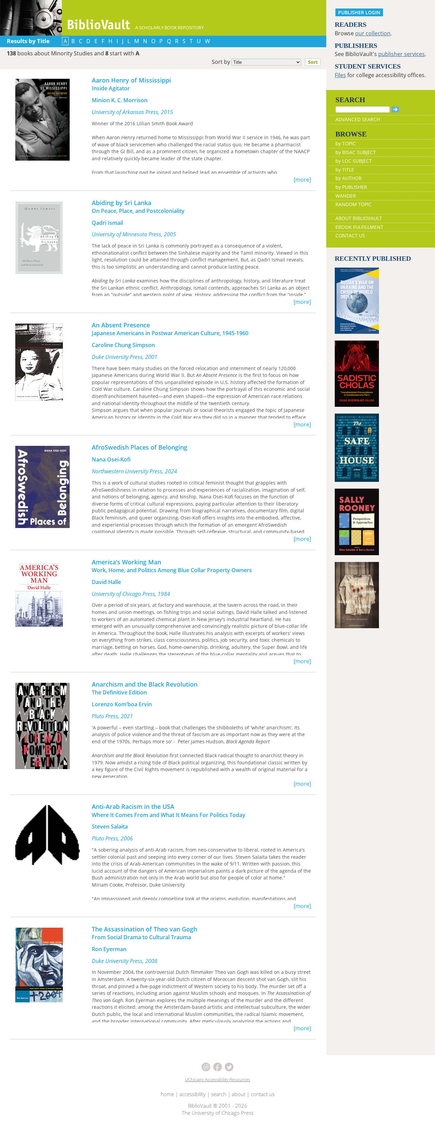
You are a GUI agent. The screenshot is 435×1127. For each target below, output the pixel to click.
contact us (263, 1094)
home (167, 1094)
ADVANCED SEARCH (357, 119)
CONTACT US (350, 235)
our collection (372, 33)
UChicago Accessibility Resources (217, 1079)
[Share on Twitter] (229, 1066)
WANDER (345, 196)
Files (340, 75)
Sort (313, 62)
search (218, 1094)
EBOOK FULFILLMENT (359, 227)
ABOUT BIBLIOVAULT (358, 218)
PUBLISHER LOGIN (359, 12)
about (238, 1094)
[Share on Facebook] (218, 1066)
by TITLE (344, 169)
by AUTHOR (348, 178)
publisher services (401, 54)
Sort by (265, 62)
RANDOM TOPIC (353, 204)
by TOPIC (345, 143)
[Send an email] (206, 1066)
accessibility (192, 1094)
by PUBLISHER (351, 187)
